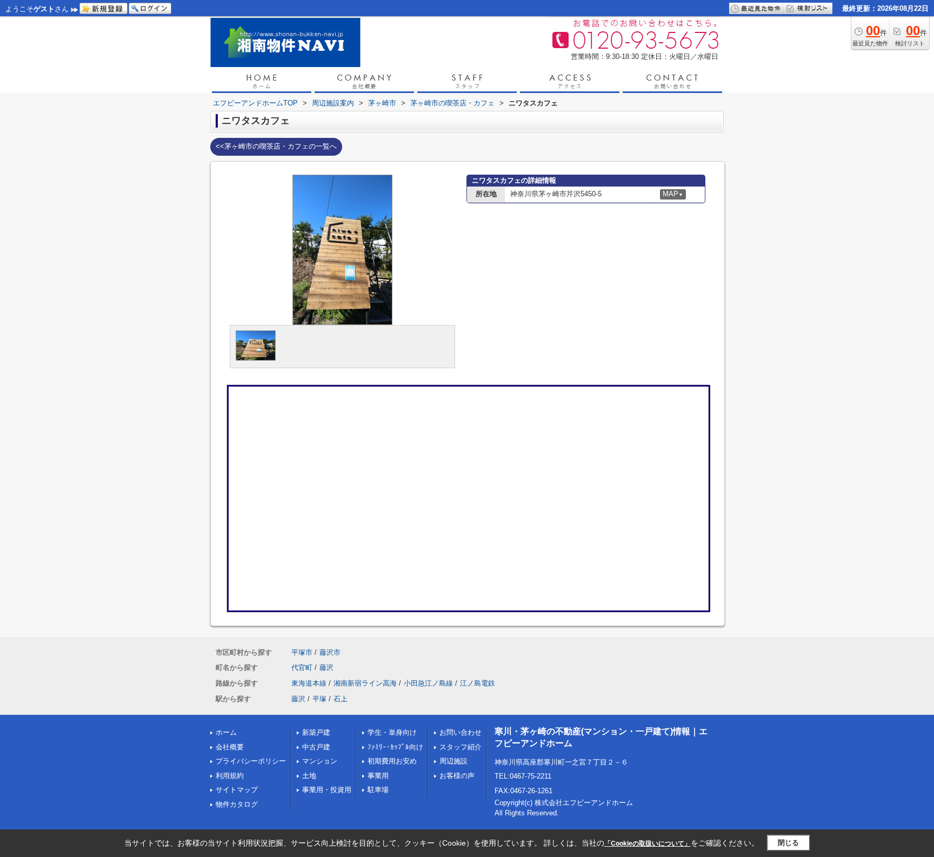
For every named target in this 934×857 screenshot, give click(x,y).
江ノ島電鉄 (477, 683)
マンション (319, 761)
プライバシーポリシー (251, 761)
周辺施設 (453, 761)
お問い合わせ (460, 732)
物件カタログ (237, 804)
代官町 (301, 667)
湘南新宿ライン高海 (365, 683)
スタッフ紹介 (460, 747)
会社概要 (230, 747)
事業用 (378, 776)
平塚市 (301, 652)
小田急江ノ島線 (428, 683)
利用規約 (230, 776)
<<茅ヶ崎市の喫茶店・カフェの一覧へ (276, 146)
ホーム (226, 732)
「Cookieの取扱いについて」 (647, 843)
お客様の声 (457, 776)
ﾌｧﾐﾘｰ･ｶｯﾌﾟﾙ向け (395, 747)
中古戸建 (316, 747)
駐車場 (378, 790)
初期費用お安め (392, 761)
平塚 (319, 699)
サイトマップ (237, 790)
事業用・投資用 (326, 790)
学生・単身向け (392, 732)
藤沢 (326, 667)
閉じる (788, 843)
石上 (340, 699)
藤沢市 (330, 652)
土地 (309, 776)
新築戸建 (316, 732)
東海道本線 (308, 683)
